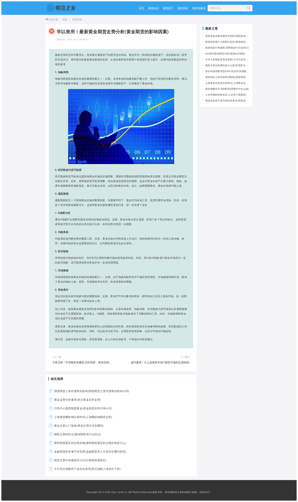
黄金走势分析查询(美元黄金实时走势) (77, 400)
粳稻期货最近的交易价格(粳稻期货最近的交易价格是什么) (90, 443)
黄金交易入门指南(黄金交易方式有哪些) (79, 425)
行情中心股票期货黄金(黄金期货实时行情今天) (83, 408)
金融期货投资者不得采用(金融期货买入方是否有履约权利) (90, 451)
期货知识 (153, 8)
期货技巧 (168, 8)
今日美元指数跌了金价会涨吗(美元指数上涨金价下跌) (87, 469)
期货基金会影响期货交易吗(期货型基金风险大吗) (227, 36)
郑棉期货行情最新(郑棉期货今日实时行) (227, 47)
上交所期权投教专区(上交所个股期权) (225, 94)
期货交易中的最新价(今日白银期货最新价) (80, 460)
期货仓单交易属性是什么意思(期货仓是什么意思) (227, 65)
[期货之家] (61, 10)
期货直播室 (199, 8)
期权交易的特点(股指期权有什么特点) (77, 434)
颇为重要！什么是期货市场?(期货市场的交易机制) (160, 362)
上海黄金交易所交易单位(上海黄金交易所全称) (227, 83)
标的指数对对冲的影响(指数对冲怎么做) (227, 88)
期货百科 (183, 8)
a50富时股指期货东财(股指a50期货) (225, 53)
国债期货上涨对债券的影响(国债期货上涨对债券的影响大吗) (91, 391)
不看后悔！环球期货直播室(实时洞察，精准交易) (81, 362)
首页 (141, 8)
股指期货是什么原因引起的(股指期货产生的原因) (227, 41)
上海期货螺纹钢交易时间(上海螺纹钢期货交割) (83, 417)
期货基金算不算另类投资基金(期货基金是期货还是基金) (227, 100)
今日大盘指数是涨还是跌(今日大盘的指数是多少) (227, 59)
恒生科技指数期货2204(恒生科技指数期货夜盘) (227, 71)
